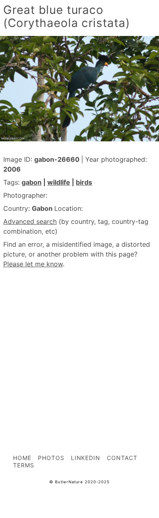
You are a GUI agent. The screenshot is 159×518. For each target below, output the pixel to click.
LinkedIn (86, 457)
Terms (23, 465)
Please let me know (33, 264)
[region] (79, 343)
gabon (32, 182)
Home (22, 457)
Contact (122, 457)
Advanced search (30, 221)
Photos (51, 457)
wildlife (58, 182)
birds (84, 182)
